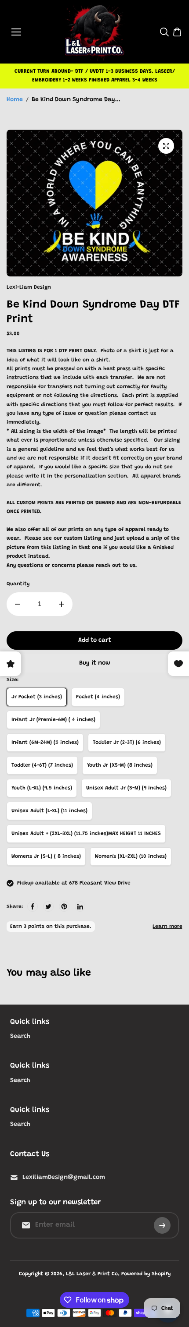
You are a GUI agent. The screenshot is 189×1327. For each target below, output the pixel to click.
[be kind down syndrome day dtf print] (166, 146)
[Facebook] (32, 906)
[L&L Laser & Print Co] (94, 32)
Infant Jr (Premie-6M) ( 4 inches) (53, 719)
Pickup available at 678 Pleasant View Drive (74, 883)
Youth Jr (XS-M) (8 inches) (120, 765)
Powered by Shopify (146, 1274)
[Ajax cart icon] (177, 32)
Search (20, 1036)
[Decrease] (18, 604)
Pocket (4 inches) (98, 697)
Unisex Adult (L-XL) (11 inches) (49, 811)
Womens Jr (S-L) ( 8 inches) (46, 856)
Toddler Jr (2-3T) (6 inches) (127, 742)
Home (15, 100)
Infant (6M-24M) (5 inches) (45, 742)
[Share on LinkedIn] (80, 906)
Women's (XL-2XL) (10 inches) (131, 856)
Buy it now (94, 663)
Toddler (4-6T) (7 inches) (42, 765)
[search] (164, 32)
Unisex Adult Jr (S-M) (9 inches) (126, 788)
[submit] (162, 1225)
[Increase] (62, 604)
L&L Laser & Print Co (92, 1274)
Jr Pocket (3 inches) (36, 697)
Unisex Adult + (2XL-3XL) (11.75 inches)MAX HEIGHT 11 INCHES (86, 833)
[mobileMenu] (16, 32)
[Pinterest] (64, 906)
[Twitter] (48, 906)
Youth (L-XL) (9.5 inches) (41, 788)
